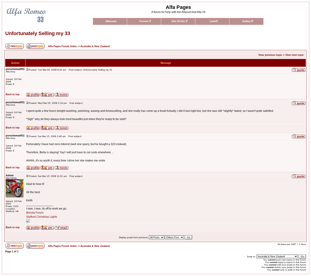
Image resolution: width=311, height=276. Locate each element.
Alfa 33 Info (179, 21)
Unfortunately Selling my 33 (37, 33)
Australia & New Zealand (95, 46)
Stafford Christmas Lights (41, 216)
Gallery (247, 21)
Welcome (111, 21)
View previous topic (270, 55)
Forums (145, 21)
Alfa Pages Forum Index (62, 46)
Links (213, 21)
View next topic (294, 55)
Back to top (13, 94)
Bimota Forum (34, 212)
